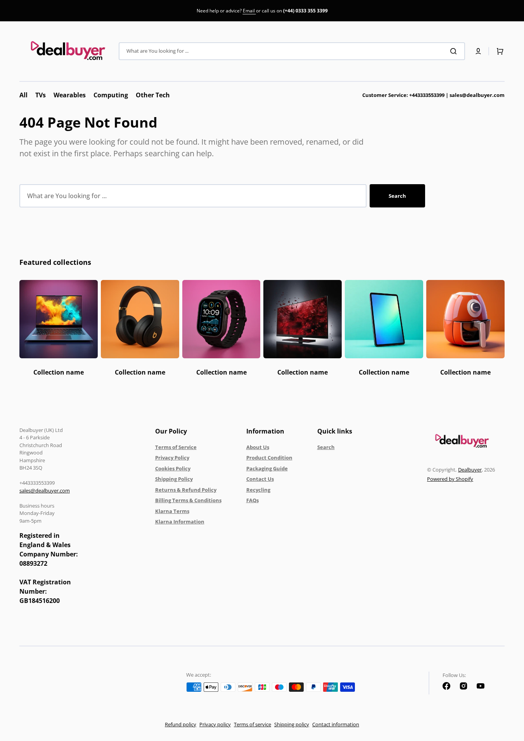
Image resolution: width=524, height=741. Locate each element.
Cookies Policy (172, 468)
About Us (257, 447)
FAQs (252, 500)
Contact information (335, 724)
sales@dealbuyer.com (433, 95)
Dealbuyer (470, 469)
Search (397, 195)
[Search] (455, 51)
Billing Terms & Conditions (188, 500)
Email (249, 10)
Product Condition (269, 457)
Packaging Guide (267, 468)
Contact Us (260, 478)
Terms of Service (176, 447)
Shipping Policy (174, 478)
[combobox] (292, 51)
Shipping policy (291, 724)
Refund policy (180, 724)
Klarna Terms (172, 511)
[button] (478, 51)
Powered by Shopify (450, 478)
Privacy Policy (172, 457)
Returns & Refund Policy (185, 489)
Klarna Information (179, 521)
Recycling (258, 489)
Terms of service (252, 724)
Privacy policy (215, 724)
